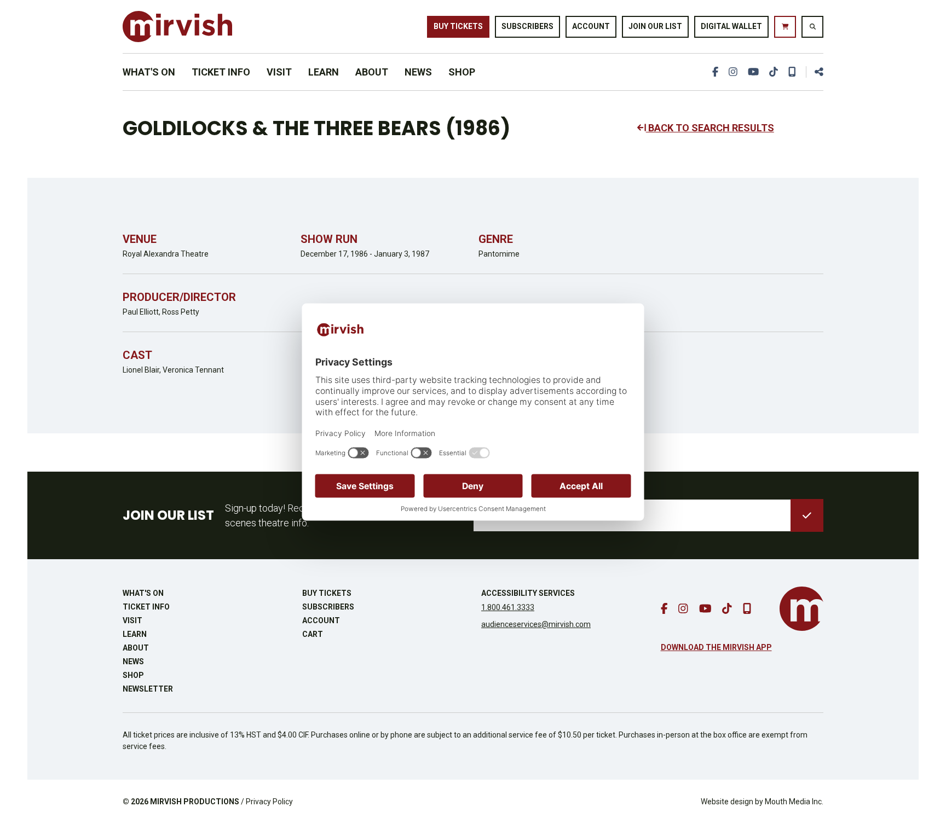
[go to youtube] (753, 72)
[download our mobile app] (792, 72)
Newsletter (148, 688)
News (418, 72)
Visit (279, 72)
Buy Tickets (458, 26)
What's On (149, 72)
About (371, 72)
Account (591, 26)
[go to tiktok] (773, 72)
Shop (461, 72)
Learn (323, 72)
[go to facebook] (715, 72)
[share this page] (814, 72)
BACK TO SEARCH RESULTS (710, 128)
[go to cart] (785, 27)
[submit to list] (807, 515)
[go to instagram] (733, 72)
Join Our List (655, 26)
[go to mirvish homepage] (801, 609)
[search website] (812, 27)
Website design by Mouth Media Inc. (762, 801)
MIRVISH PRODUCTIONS (194, 801)
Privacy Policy (269, 801)
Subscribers (527, 26)
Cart (312, 634)
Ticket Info (221, 72)
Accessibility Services (528, 593)
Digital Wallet (731, 26)
